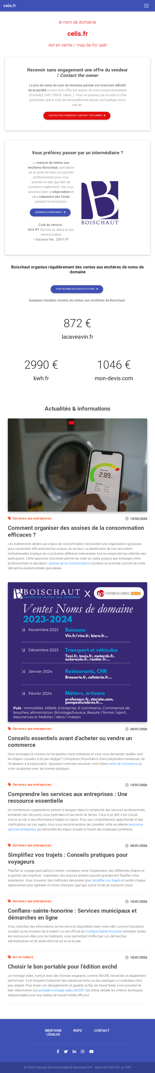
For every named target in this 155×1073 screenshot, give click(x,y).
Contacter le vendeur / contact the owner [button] (75, 115)
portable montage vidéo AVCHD (61, 990)
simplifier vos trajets (106, 880)
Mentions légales (53, 1032)
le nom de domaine (77, 22)
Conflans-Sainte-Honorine (103, 931)
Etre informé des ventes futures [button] (75, 289)
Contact (102, 1031)
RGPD (77, 1031)
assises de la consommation (69, 563)
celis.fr (77, 33)
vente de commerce (123, 764)
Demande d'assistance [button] (48, 212)
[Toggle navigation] (146, 6)
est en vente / (78, 45)
